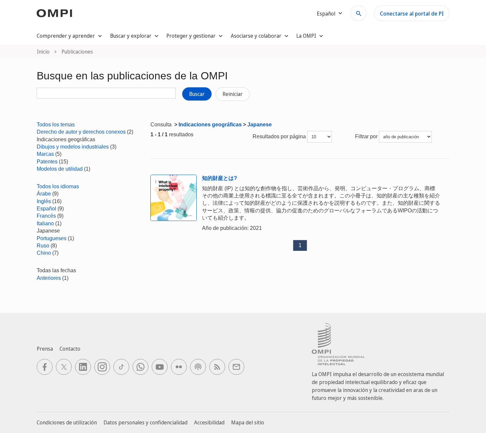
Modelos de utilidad (60, 169)
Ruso (43, 245)
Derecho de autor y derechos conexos (81, 132)
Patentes (47, 161)
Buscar (197, 94)
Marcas (45, 154)
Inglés (44, 201)
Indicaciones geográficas (210, 124)
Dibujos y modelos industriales (73, 147)
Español (46, 208)
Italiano (45, 223)
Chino (44, 253)
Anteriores (49, 278)
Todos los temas (56, 124)
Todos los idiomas (58, 186)
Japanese (259, 124)
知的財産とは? (219, 178)
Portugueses (51, 238)
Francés (46, 216)
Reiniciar (233, 94)
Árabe (44, 193)
